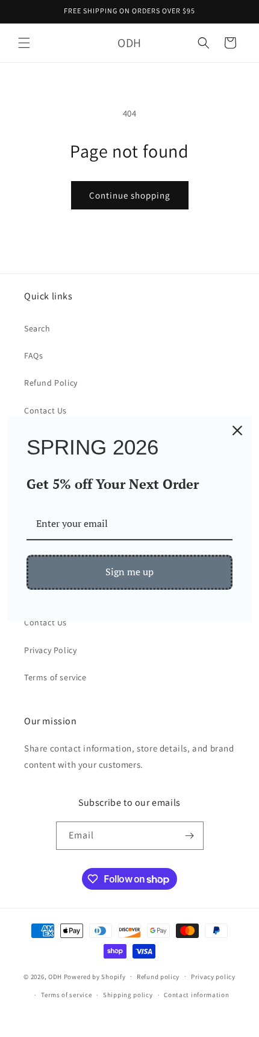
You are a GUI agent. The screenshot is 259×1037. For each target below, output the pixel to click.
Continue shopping (129, 195)
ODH (55, 976)
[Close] (237, 430)
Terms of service (55, 677)
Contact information (196, 995)
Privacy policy (213, 976)
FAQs (33, 355)
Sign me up (129, 572)
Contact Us (45, 410)
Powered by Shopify (95, 976)
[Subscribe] (189, 836)
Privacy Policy (50, 650)
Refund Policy (51, 382)
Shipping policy (128, 995)
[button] (24, 43)
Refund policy (158, 976)
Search (37, 328)
